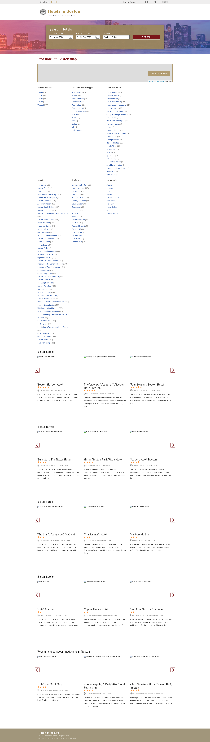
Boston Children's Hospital (47, 261)
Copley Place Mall (44, 321)
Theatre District (78, 197)
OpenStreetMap (159, 81)
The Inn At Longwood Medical (56, 534)
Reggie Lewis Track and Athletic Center (52, 327)
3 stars (40, 98)
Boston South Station (45, 207)
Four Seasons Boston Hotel (147, 384)
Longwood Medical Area (47, 295)
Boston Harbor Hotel (50, 384)
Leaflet (151, 81)
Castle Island (42, 324)
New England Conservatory (48, 311)
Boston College (43, 248)
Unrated (40, 105)
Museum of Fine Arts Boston (48, 267)
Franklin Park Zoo (44, 286)
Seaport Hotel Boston (143, 459)
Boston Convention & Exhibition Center (52, 213)
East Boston (77, 232)
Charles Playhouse (44, 273)
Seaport (75, 216)
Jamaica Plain (77, 235)
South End (76, 210)
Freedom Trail (42, 229)
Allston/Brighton (78, 219)
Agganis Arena (43, 270)
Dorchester (76, 207)
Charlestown (77, 242)
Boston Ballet (42, 339)
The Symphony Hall (45, 283)
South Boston (77, 204)
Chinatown (76, 238)
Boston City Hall (43, 279)
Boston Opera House (45, 238)
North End (76, 194)
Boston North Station (45, 219)
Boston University (44, 201)
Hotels (74, 95)
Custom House (43, 333)
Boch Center (42, 289)
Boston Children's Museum (48, 276)
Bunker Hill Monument (46, 298)
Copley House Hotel (96, 609)
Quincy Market (43, 232)
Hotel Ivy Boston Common (146, 609)
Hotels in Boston (64, 11)
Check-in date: (56, 34)
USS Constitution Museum (47, 308)
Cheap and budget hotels (116, 114)
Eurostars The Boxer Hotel (54, 459)
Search (146, 37)
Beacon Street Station (46, 305)
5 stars (40, 92)
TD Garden (41, 191)
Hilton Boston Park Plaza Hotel (103, 459)
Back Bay (75, 191)
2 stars (40, 102)
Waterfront (76, 213)
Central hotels (111, 108)
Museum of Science (45, 254)
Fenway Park (42, 188)
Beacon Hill (76, 229)
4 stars (40, 95)
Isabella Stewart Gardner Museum (50, 302)
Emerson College (44, 292)
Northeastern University (46, 194)
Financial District (78, 226)
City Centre (41, 185)
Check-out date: (84, 34)
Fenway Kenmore (79, 201)
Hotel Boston (45, 609)
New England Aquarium (46, 251)
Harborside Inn (139, 534)
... (70, 37)
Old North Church (44, 336)
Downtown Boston (79, 185)
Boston (49, 2)
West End (75, 223)
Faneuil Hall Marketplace (47, 197)
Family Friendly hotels (114, 111)
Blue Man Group (43, 343)
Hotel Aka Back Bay (49, 684)
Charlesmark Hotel (95, 534)
